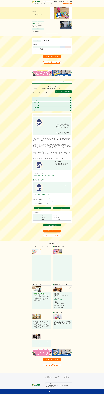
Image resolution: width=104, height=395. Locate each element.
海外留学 (56, 377)
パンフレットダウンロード (58, 376)
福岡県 (53, 386)
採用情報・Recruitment (58, 378)
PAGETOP (102, 393)
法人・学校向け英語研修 (61, 1)
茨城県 (62, 385)
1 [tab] (70, 18)
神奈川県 (55, 385)
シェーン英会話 (36, 384)
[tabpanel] (61, 13)
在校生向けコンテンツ (67, 377)
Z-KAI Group (69, 1)
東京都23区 (47, 385)
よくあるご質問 (47, 376)
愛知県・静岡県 (66, 385)
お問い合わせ (66, 376)
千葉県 (60, 385)
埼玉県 (57, 385)
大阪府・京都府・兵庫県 (49, 386)
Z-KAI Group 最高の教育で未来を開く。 (52, 391)
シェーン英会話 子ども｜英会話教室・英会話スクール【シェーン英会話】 (36, 1)
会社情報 (47, 378)
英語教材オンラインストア (67, 375)
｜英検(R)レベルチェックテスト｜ (58, 299)
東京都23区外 (51, 385)
